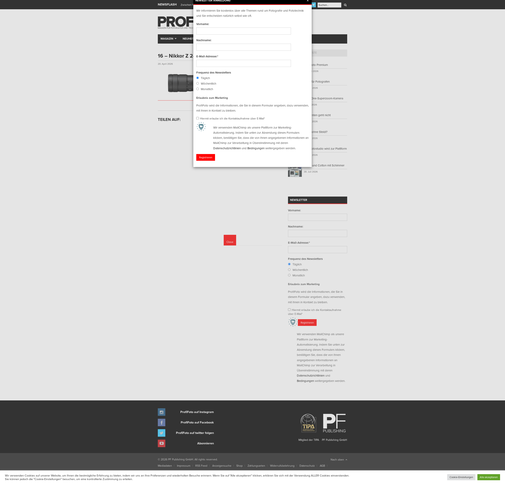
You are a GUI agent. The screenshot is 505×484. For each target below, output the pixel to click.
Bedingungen (256, 148)
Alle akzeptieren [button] (489, 477)
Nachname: (203, 40)
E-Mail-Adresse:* (207, 56)
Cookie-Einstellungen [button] (461, 477)
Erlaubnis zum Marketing (212, 98)
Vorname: (202, 24)
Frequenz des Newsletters (213, 72)
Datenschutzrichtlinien (227, 148)
